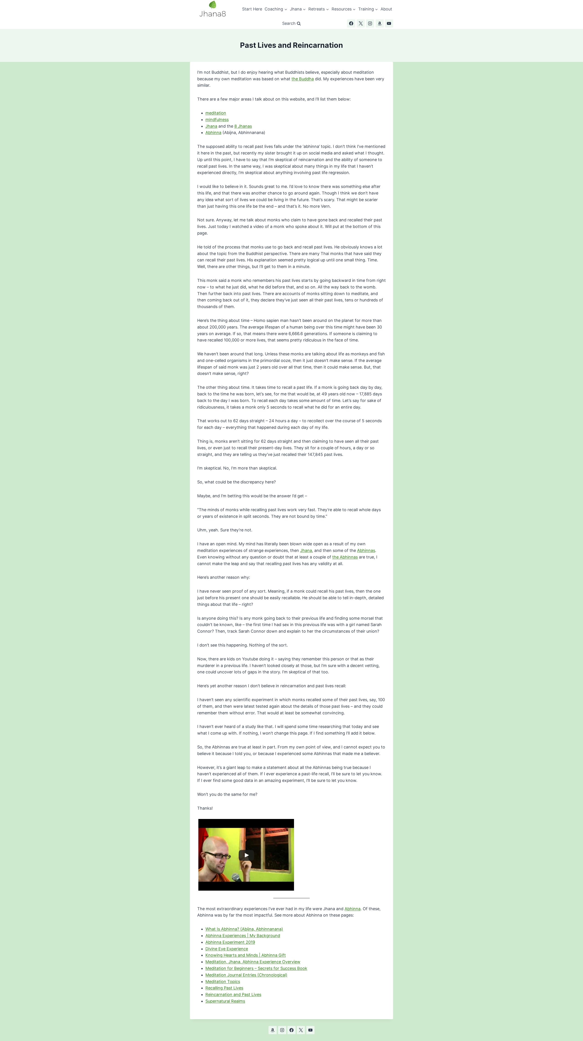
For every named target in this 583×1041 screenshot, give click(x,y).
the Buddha (303, 78)
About (386, 9)
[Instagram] (370, 23)
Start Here (252, 9)
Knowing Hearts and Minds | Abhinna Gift (245, 955)
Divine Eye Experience (226, 948)
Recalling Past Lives (224, 987)
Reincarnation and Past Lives (233, 994)
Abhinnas (366, 550)
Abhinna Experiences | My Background (242, 935)
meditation (215, 113)
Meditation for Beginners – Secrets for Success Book (256, 968)
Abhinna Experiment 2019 (230, 942)
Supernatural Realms (225, 1001)
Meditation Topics (222, 981)
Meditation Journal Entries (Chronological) (246, 975)
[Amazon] (380, 23)
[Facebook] (351, 23)
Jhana (211, 126)
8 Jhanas (243, 126)
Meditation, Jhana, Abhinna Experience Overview (252, 961)
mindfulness (217, 119)
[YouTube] (389, 23)
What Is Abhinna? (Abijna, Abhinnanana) (244, 929)
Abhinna (213, 132)
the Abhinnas (345, 557)
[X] (361, 23)
